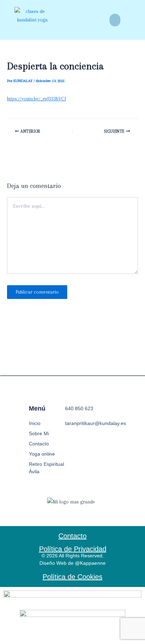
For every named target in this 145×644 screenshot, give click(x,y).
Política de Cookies (72, 577)
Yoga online (42, 454)
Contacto (39, 443)
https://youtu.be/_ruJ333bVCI (36, 98)
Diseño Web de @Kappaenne (72, 563)
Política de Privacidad (72, 549)
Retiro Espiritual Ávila (46, 467)
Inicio (34, 423)
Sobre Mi (39, 433)
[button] (114, 20)
